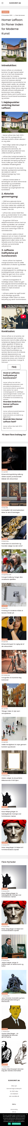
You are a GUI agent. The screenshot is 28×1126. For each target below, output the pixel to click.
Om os (14, 1112)
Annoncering (14, 1109)
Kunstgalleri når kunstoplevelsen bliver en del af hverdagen (13, 511)
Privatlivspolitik (16, 1123)
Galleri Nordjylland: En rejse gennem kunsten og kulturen (14, 746)
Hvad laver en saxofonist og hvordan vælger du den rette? (12, 545)
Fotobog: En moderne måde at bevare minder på (12, 612)
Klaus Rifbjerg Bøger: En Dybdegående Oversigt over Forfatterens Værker (11, 814)
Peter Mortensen (20, 15)
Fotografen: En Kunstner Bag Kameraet (11, 679)
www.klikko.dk (15, 1096)
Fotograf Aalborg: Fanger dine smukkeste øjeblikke (12, 578)
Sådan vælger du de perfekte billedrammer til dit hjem (12, 779)
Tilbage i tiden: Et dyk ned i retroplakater (11, 712)
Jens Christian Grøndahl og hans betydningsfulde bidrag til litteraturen (13, 999)
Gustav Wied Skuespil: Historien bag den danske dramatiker (12, 1070)
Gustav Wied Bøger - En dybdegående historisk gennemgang (10, 1035)
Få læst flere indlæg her (14, 434)
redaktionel (5, 12)
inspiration (4, 469)
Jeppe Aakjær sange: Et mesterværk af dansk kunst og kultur (12, 964)
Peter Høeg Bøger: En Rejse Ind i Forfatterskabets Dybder (12, 848)
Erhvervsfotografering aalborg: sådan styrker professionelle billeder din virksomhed (12, 476)
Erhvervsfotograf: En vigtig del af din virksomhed (13, 645)
